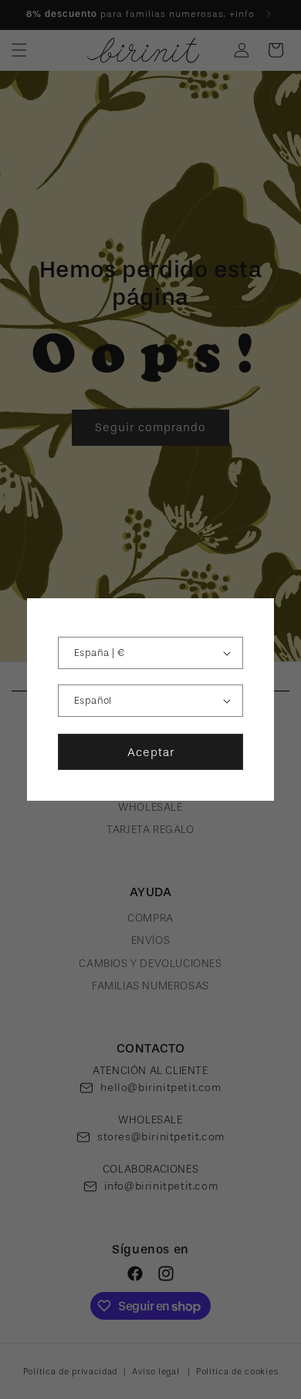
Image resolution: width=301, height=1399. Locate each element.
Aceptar (150, 752)
